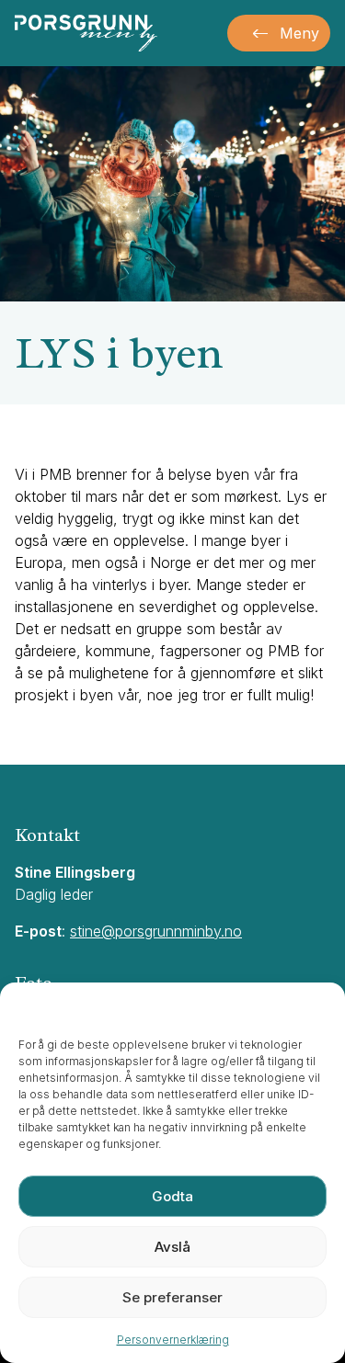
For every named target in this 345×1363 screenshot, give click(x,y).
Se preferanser (172, 1297)
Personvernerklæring (173, 1339)
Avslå (172, 1246)
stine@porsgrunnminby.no (156, 931)
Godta (172, 1196)
